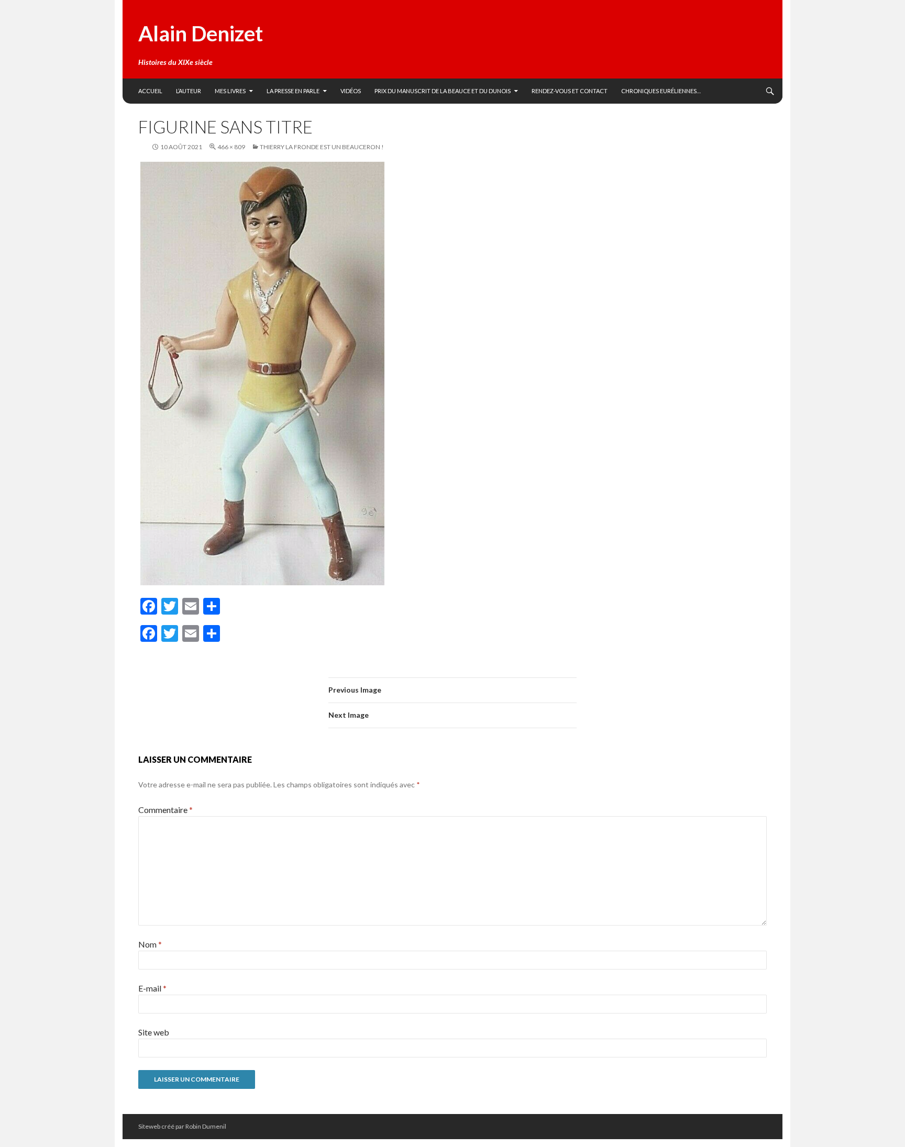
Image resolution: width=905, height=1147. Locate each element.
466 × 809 (231, 147)
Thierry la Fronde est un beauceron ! (322, 147)
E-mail (152, 988)
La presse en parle (293, 90)
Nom (150, 944)
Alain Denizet (200, 33)
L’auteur (188, 90)
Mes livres (230, 90)
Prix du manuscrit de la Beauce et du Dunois (442, 90)
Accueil (150, 90)
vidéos (350, 90)
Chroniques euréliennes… (661, 90)
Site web (153, 1032)
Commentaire (165, 810)
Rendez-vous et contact (570, 90)
